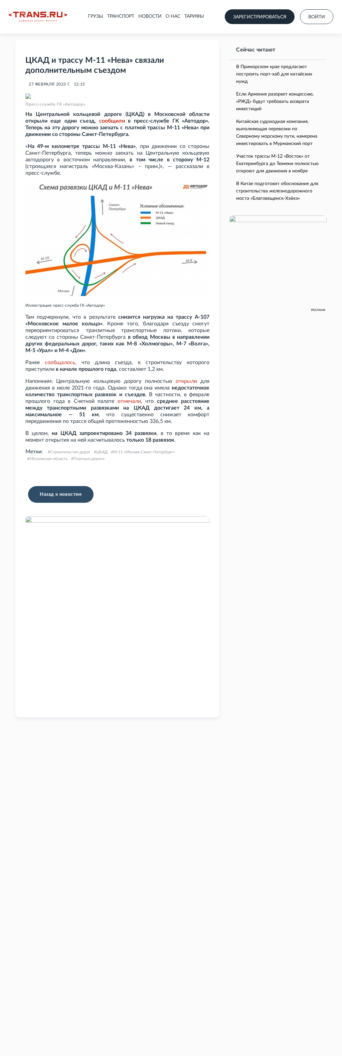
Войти (316, 17)
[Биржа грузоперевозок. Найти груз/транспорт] (38, 17)
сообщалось (60, 362)
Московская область (48, 459)
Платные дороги (89, 459)
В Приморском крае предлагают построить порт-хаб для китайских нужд (274, 74)
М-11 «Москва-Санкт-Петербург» (144, 452)
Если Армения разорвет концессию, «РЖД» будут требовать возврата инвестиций (275, 101)
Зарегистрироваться (259, 17)
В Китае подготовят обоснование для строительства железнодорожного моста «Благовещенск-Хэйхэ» (277, 191)
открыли (186, 381)
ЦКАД (102, 452)
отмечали (129, 401)
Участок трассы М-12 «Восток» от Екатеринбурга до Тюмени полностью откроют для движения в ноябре (277, 163)
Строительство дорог (70, 452)
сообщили (112, 121)
